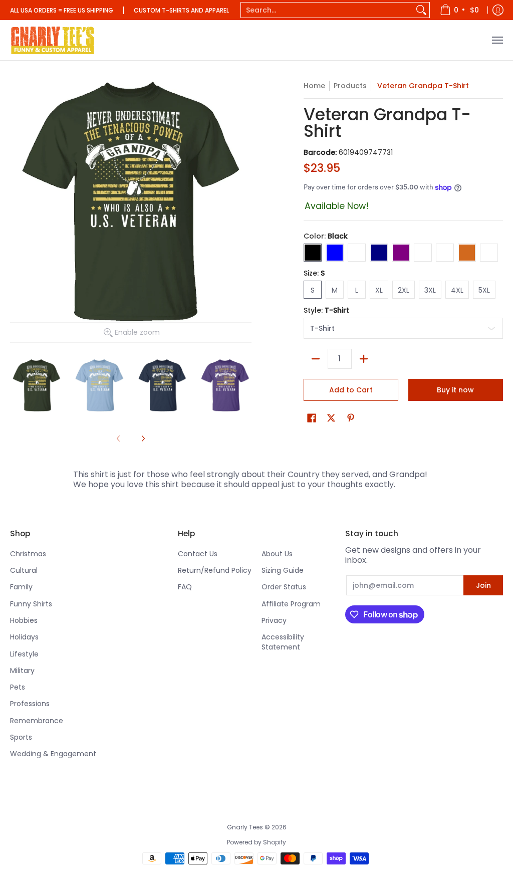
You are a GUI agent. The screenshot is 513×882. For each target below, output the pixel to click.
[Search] (421, 10)
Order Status (284, 587)
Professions (30, 704)
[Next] (143, 438)
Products (350, 86)
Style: (326, 310)
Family (21, 587)
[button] (312, 418)
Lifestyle (24, 654)
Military (22, 671)
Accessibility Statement (283, 642)
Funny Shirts (31, 604)
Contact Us (197, 554)
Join (483, 585)
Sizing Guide (283, 570)
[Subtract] (316, 359)
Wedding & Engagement (53, 754)
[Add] (364, 359)
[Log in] (498, 10)
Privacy (274, 620)
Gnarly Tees (245, 827)
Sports (21, 737)
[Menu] (497, 40)
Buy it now (455, 390)
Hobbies (24, 620)
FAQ (185, 587)
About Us (277, 554)
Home (314, 86)
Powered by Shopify (256, 842)
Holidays (24, 637)
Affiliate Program (291, 604)
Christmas (28, 554)
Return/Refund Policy (214, 570)
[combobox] (327, 10)
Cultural (24, 570)
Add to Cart (351, 390)
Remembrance (36, 721)
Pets (17, 687)
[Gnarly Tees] (52, 40)
